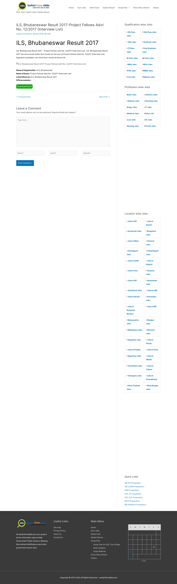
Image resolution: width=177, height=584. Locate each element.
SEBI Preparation (132, 490)
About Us (57, 534)
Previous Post (23, 97)
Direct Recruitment (141, 8)
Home (71, 8)
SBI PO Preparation (133, 483)
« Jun (143, 561)
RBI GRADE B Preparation (135, 504)
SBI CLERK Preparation (134, 486)
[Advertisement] (143, 170)
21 (154, 547)
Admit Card (94, 8)
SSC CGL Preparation (134, 497)
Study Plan (122, 8)
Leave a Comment (24, 34)
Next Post (104, 97)
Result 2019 (38, 34)
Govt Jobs (81, 8)
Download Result (24, 86)
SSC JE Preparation (133, 494)
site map (57, 527)
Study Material (99, 551)
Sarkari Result (109, 8)
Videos (156, 8)
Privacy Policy (60, 531)
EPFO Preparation (132, 501)
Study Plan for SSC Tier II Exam (106, 544)
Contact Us (58, 537)
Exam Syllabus (99, 548)
